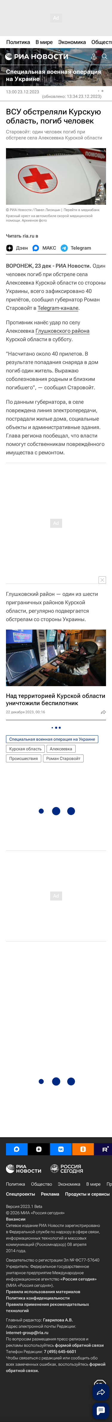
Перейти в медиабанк (81, 210)
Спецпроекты (20, 1194)
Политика (15, 1184)
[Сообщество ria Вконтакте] (61, 1149)
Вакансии (15, 1219)
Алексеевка (61, 748)
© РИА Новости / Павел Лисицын (33, 210)
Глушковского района (63, 331)
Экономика (69, 1184)
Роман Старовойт (63, 758)
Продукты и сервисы (87, 1194)
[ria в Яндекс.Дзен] (39, 1149)
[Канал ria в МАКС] (16, 1149)
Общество (41, 1184)
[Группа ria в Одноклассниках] (83, 1149)
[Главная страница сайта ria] (36, 56)
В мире (93, 1184)
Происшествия (23, 758)
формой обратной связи (79, 1345)
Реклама (50, 1194)
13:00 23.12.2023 (22, 91)
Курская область (25, 748)
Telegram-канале (58, 308)
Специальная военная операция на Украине (52, 739)
